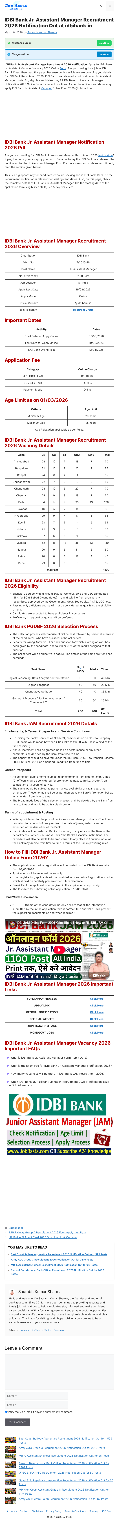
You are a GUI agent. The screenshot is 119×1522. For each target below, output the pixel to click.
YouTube (36, 1330)
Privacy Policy (54, 1511)
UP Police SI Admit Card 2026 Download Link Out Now (43, 1237)
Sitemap (93, 1511)
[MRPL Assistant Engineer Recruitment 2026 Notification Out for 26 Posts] (10, 1458)
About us (12, 1511)
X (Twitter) (47, 1330)
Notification (105, 155)
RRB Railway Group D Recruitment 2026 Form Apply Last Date (47, 1232)
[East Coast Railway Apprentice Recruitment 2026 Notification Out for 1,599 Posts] (10, 1440)
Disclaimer (37, 1511)
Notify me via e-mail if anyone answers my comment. (40, 1412)
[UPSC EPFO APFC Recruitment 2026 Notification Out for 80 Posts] (10, 1475)
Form (63, 68)
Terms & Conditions (75, 1511)
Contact (24, 1511)
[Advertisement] (59, 116)
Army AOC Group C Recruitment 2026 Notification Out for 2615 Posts (52, 1259)
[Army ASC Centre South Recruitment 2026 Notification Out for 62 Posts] (10, 1501)
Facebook (59, 1330)
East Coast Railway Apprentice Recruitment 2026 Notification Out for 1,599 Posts (59, 1254)
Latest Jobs (16, 1227)
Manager (46, 88)
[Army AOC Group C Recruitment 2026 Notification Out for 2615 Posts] (10, 1450)
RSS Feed (106, 1511)
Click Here (97, 998)
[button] (101, 6)
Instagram (25, 1330)
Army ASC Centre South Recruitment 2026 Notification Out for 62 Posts (63, 1499)
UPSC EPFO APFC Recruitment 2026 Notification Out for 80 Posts (60, 1472)
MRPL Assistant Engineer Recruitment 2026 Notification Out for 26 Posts (54, 1264)
